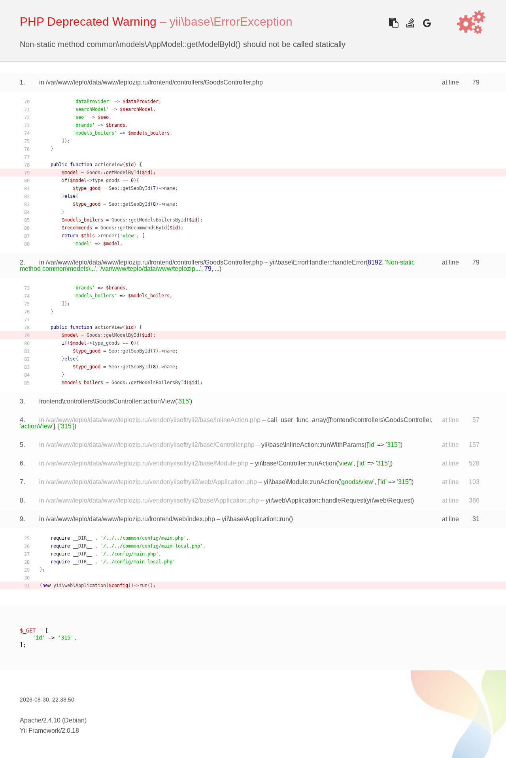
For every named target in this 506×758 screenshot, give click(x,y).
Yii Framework (40, 730)
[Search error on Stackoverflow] (410, 23)
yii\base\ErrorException (231, 21)
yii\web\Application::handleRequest (315, 500)
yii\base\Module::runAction (301, 481)
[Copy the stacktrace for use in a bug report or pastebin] (393, 23)
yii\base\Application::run (255, 519)
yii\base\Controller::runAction (295, 463)
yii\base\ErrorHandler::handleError (318, 262)
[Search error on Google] (427, 23)
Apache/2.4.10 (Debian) (53, 720)
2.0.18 (70, 730)
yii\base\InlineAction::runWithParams (312, 444)
